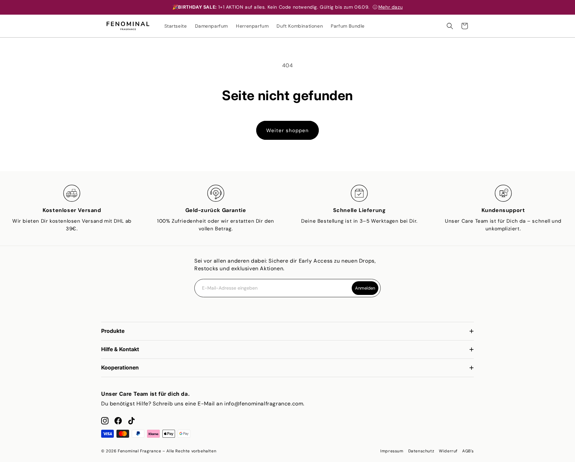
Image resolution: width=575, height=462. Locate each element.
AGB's (468, 451)
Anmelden (365, 288)
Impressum (391, 451)
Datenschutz (421, 451)
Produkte (112, 331)
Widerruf (448, 451)
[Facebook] (118, 420)
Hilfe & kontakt (120, 349)
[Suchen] (450, 26)
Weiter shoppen (287, 130)
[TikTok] (131, 420)
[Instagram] (104, 420)
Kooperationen (120, 367)
